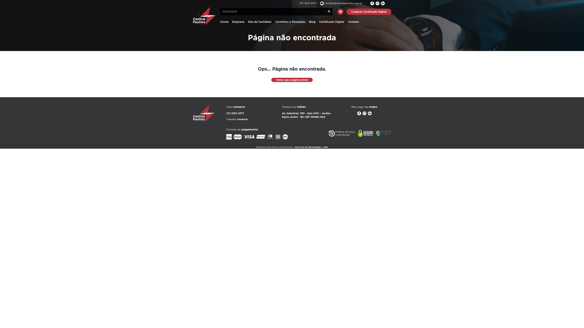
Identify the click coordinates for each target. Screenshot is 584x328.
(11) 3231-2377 (235, 113)
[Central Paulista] (204, 16)
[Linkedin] (383, 3)
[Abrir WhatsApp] (576, 320)
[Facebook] (372, 3)
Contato (353, 22)
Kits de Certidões (259, 22)
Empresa (238, 22)
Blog (312, 22)
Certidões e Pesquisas (290, 22)
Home (224, 22)
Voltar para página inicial (292, 80)
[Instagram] (377, 3)
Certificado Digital (331, 22)
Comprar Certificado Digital (369, 11)
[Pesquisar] (329, 12)
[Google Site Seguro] (383, 133)
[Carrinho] (340, 12)
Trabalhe (237, 119)
